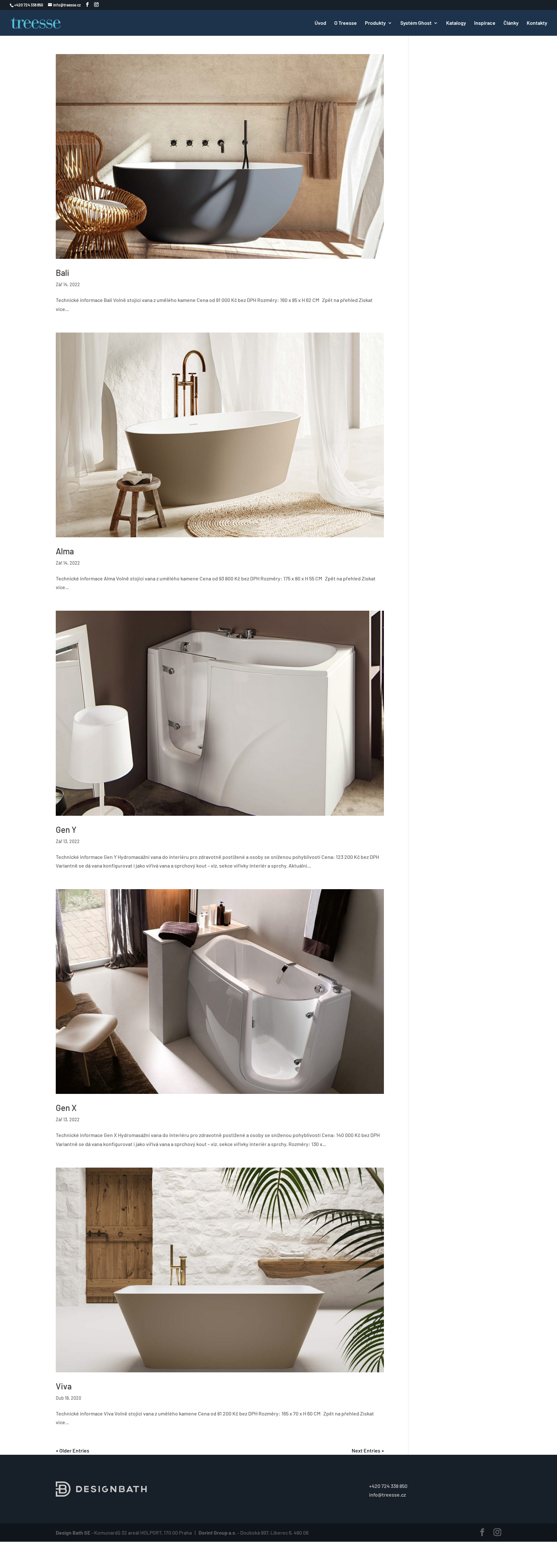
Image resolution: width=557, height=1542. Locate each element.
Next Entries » (368, 1450)
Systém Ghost (416, 23)
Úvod (320, 23)
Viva (64, 1386)
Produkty (375, 23)
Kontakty (537, 23)
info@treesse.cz (387, 1494)
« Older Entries (72, 1450)
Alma (65, 551)
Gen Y (66, 829)
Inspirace (484, 23)
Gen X (66, 1108)
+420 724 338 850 (388, 1486)
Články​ (511, 23)
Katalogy (456, 23)
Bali (62, 272)
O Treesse (345, 23)
